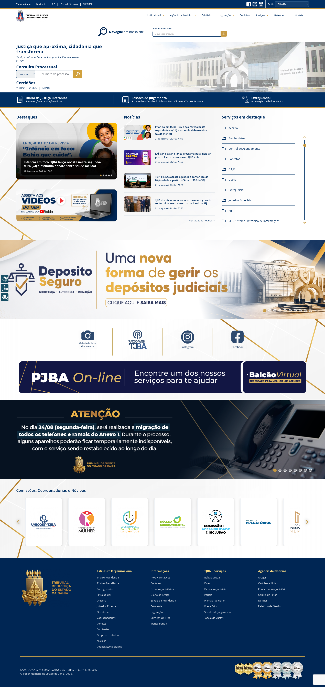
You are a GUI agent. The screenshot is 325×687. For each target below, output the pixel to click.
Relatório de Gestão (269, 606)
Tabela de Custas (213, 617)
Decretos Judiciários (162, 589)
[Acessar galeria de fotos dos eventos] (88, 341)
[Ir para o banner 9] (305, 310)
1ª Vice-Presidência (108, 577)
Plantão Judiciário (214, 600)
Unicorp (101, 600)
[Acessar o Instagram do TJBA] (255, 4)
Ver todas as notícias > (202, 220)
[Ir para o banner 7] (295, 310)
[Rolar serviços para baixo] (304, 222)
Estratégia (156, 606)
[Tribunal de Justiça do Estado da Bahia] (32, 16)
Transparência (23, 4)
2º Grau (33, 88)
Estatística (207, 15)
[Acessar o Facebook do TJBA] (248, 4)
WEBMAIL (88, 4)
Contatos (245, 15)
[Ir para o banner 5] (285, 310)
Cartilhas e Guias (268, 583)
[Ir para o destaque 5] (111, 175)
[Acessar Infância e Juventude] (129, 522)
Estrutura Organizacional (115, 571)
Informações (160, 571)
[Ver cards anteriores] (19, 522)
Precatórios (211, 606)
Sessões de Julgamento (217, 612)
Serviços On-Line (160, 617)
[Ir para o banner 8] (300, 310)
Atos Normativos (160, 577)
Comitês (101, 623)
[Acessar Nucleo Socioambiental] (172, 522)
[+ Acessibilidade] (4, 297)
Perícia (208, 594)
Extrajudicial (104, 594)
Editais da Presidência (163, 600)
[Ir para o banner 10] (310, 310)
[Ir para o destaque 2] (103, 175)
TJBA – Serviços (215, 571)
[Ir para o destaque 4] (109, 175)
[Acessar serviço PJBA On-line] (162, 377)
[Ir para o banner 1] (264, 310)
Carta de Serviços (69, 4)
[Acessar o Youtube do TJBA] (261, 4)
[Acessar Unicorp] (43, 522)
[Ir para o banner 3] (274, 310)
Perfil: (271, 4)
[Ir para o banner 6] (290, 310)
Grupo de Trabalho (108, 635)
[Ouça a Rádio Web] (137, 341)
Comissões (103, 629)
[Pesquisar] (224, 34)
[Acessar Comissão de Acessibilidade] (215, 522)
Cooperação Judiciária (109, 646)
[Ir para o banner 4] (279, 310)
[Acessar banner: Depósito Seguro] (162, 279)
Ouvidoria (41, 4)
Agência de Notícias (181, 15)
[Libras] (4, 279)
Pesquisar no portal (163, 28)
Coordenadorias (106, 617)
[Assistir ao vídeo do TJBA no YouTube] (66, 205)
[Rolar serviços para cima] (304, 137)
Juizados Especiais (107, 606)
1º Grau (20, 88)
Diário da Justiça (160, 594)
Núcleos (101, 640)
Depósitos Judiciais (215, 589)
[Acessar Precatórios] (258, 522)
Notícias (262, 600)
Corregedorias (105, 589)
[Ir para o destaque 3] (106, 175)
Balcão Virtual (212, 577)
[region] (259, 175)
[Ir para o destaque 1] (101, 175)
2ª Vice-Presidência (108, 583)
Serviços (260, 15)
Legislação (225, 15)
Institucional (154, 15)
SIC (53, 4)
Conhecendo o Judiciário (272, 589)
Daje (207, 583)
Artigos (262, 577)
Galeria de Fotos (267, 594)
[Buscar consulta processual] (77, 74)
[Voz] (4, 288)
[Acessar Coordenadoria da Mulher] (86, 522)
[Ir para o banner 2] (269, 310)
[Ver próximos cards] (306, 522)
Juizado (46, 88)
